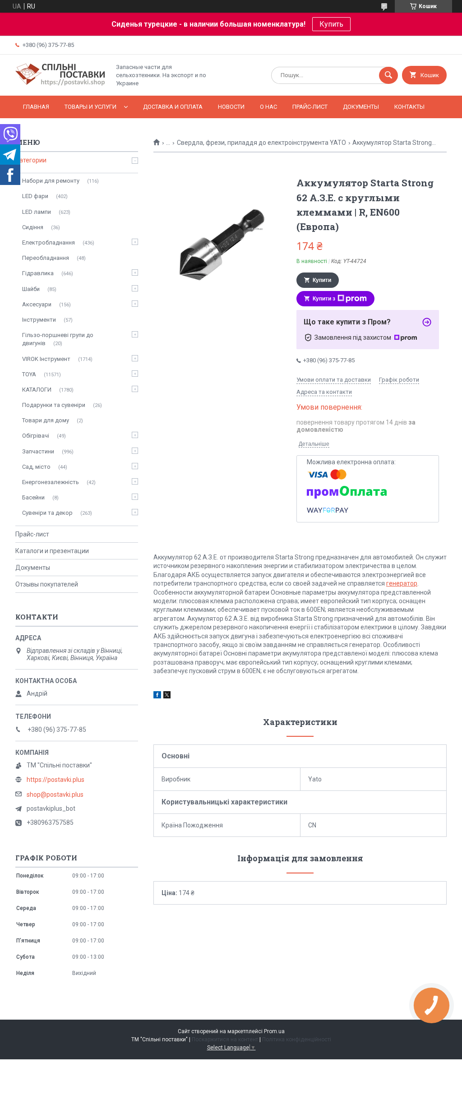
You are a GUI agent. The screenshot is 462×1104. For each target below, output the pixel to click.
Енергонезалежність (50, 482)
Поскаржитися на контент (225, 1039)
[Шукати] (388, 75)
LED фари (35, 196)
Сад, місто (36, 466)
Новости (231, 106)
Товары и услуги (90, 106)
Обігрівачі (35, 435)
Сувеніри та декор (47, 512)
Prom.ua (274, 1031)
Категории (30, 160)
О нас (268, 106)
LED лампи (36, 211)
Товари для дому (45, 420)
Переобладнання (45, 257)
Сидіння (32, 227)
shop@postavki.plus (55, 794)
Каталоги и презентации (52, 550)
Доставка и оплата (173, 106)
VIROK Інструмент (46, 359)
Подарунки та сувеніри (53, 405)
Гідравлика (38, 273)
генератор (401, 583)
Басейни (33, 497)
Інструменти (39, 319)
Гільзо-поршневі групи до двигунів (57, 339)
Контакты (409, 106)
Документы (361, 106)
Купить (331, 24)
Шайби (31, 289)
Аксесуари (36, 304)
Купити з (324, 299)
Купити (322, 280)
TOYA (29, 374)
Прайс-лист (310, 106)
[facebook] (157, 696)
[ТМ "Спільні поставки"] (60, 84)
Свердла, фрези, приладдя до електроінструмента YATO (261, 142)
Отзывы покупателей (46, 584)
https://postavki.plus (55, 779)
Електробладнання (48, 242)
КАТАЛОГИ (36, 389)
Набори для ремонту (50, 180)
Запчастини (38, 451)
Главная (36, 106)
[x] (167, 696)
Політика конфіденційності (296, 1039)
